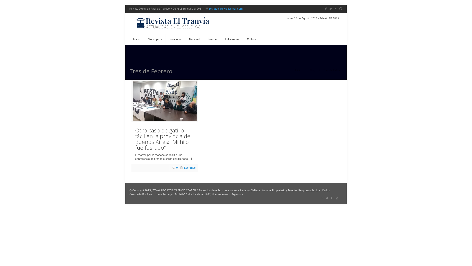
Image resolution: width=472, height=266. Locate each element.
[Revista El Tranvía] (173, 23)
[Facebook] (326, 8)
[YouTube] (336, 8)
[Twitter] (331, 8)
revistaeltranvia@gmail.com (226, 8)
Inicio (298, 70)
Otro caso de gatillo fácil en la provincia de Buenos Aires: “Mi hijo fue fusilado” (162, 139)
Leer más (190, 167)
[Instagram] (341, 8)
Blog (312, 70)
